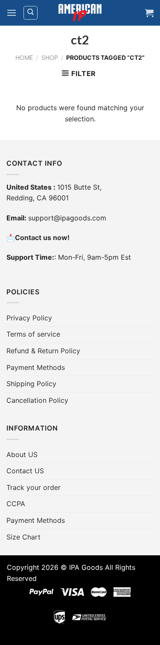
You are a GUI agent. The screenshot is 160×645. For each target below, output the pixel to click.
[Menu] (11, 12)
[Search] (30, 13)
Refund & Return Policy (43, 350)
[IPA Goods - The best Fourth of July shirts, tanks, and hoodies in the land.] (80, 13)
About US (22, 454)
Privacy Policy (29, 318)
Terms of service (33, 334)
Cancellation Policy (37, 400)
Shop (49, 57)
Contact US (25, 470)
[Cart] (149, 12)
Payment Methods (35, 367)
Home (24, 57)
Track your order (33, 487)
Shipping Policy (31, 383)
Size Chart (23, 537)
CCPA (15, 503)
